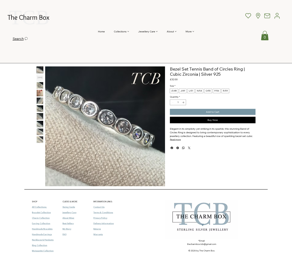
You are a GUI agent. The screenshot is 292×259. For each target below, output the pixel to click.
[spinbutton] (178, 102)
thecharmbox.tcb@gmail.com (201, 244)
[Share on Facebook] (172, 148)
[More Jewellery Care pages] (157, 31)
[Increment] (184, 102)
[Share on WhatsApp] (183, 148)
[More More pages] (193, 31)
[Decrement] (172, 102)
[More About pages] (175, 31)
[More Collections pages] (128, 31)
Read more (175, 139)
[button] (265, 35)
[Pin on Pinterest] (177, 148)
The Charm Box (28, 17)
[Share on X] (189, 148)
